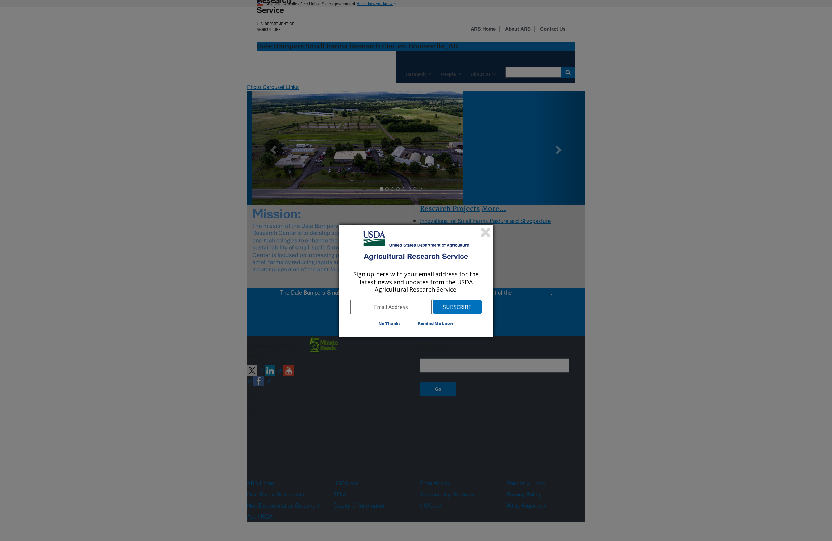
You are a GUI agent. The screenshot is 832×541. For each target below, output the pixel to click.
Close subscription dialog (485, 232)
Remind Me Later (436, 323)
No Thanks (389, 323)
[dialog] (416, 280)
